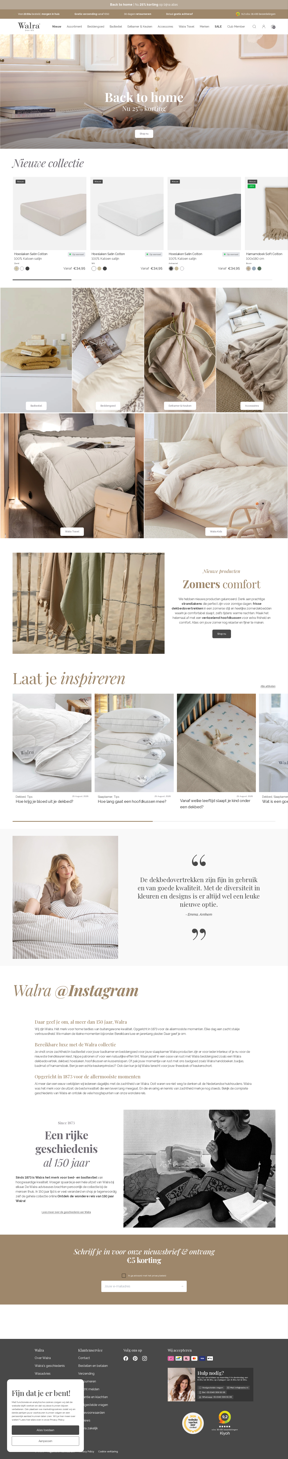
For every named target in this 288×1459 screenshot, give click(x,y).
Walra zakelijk (88, 1428)
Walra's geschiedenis (50, 1366)
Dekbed (21, 796)
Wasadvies (43, 1373)
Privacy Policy (57, 1419)
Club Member (236, 26)
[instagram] (144, 1358)
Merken (204, 26)
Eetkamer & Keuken (140, 26)
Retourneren (87, 1381)
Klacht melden (88, 1389)
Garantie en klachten (93, 1397)
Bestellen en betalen (93, 1366)
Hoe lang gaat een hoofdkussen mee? (132, 801)
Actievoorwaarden (91, 1412)
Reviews (84, 1420)
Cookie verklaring (108, 1452)
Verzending (86, 1373)
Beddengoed (95, 26)
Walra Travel (186, 26)
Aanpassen (45, 1441)
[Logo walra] (29, 26)
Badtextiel (116, 26)
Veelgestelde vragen (93, 1405)
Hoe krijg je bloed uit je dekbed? (44, 801)
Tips (30, 796)
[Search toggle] (254, 26)
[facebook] (125, 1358)
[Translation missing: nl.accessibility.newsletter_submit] (182, 1286)
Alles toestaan (45, 1430)
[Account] (263, 26)
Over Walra (43, 1358)
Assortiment (74, 26)
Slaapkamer (105, 796)
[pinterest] (135, 1358)
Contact (84, 1358)
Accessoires (165, 26)
